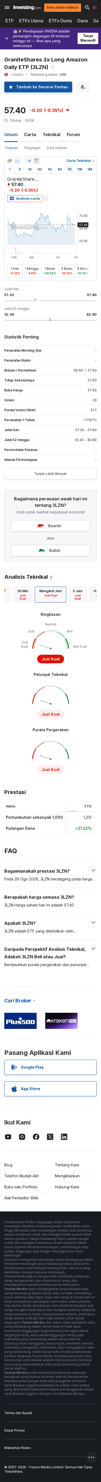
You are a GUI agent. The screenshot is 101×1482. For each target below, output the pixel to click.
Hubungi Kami (67, 1187)
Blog (8, 1165)
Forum (73, 134)
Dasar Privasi (14, 1430)
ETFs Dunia (60, 21)
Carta (30, 134)
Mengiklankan (67, 1176)
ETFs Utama (31, 21)
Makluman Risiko (17, 1448)
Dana (82, 21)
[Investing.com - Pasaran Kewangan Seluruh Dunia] (27, 7)
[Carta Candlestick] (10, 161)
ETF (9, 21)
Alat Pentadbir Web (21, 1198)
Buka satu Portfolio (21, 1187)
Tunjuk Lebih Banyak (50, 474)
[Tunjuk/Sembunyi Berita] (36, 161)
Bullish (54, 550)
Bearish (54, 525)
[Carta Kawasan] (17, 161)
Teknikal (51, 134)
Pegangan (32, 148)
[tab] (23, 595)
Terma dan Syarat (18, 1413)
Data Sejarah (57, 148)
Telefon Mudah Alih (21, 1176)
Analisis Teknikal (26, 577)
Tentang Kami (67, 1165)
